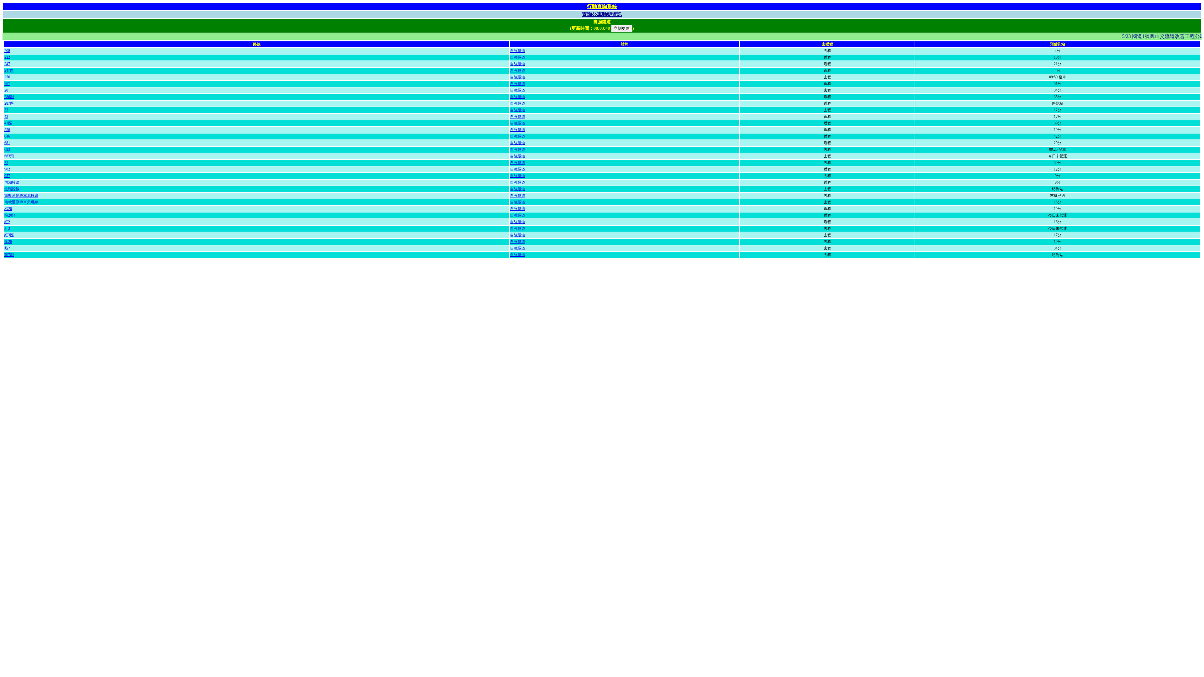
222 (7, 57)
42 (6, 116)
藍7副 (9, 255)
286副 (9, 97)
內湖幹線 (11, 182)
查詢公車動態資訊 (602, 14)
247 (7, 64)
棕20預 (10, 215)
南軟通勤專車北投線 (21, 195)
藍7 (7, 248)
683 (7, 149)
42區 (8, 123)
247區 (9, 70)
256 (7, 77)
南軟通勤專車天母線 (21, 202)
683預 (9, 156)
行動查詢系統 (602, 6)
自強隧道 (517, 51)
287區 (9, 103)
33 (6, 110)
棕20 (8, 209)
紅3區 (9, 235)
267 (7, 83)
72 (6, 162)
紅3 (7, 228)
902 (7, 169)
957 (7, 176)
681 (7, 143)
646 (7, 136)
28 (6, 90)
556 (7, 130)
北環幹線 (11, 189)
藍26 (8, 241)
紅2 (7, 222)
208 (7, 51)
